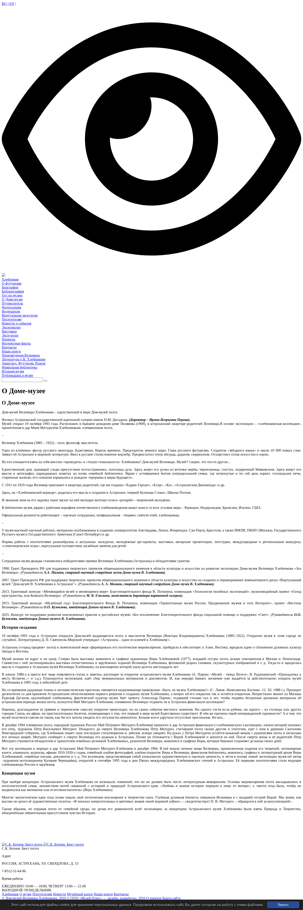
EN (11, 4)
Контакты (121, 894)
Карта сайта (172, 898)
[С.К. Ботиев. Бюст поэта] (22, 844)
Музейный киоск (80, 894)
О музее (25, 894)
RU (5, 4)
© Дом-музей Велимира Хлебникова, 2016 (34, 898)
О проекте (154, 898)
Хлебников (10, 894)
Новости (59, 894)
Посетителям (42, 894)
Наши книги (103, 894)
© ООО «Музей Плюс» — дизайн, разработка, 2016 (106, 898)
